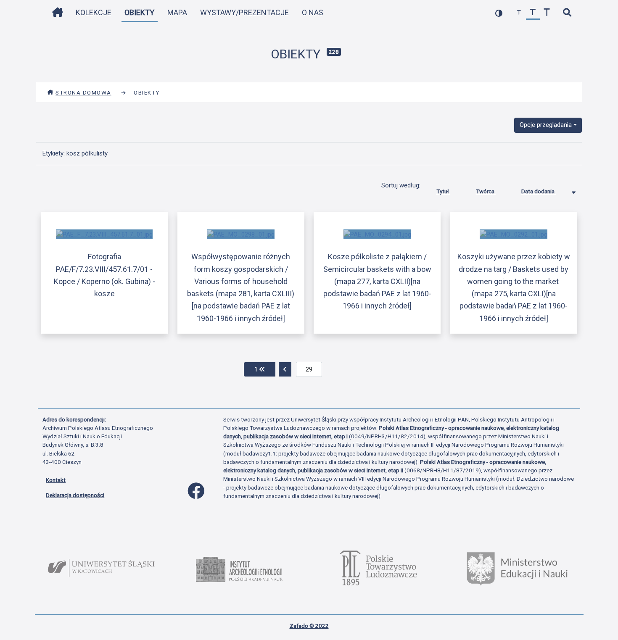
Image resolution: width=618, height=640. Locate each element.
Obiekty (139, 12)
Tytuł (443, 191)
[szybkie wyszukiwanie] (567, 13)
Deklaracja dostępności (75, 495)
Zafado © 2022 (309, 625)
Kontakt (56, 480)
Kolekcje (93, 12)
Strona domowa (83, 92)
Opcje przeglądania (546, 125)
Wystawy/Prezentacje (244, 12)
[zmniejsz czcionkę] (519, 13)
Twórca (486, 191)
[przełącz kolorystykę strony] (499, 13)
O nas (312, 12)
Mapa (177, 12)
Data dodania (538, 191)
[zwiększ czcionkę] (547, 13)
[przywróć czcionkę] (533, 13)
